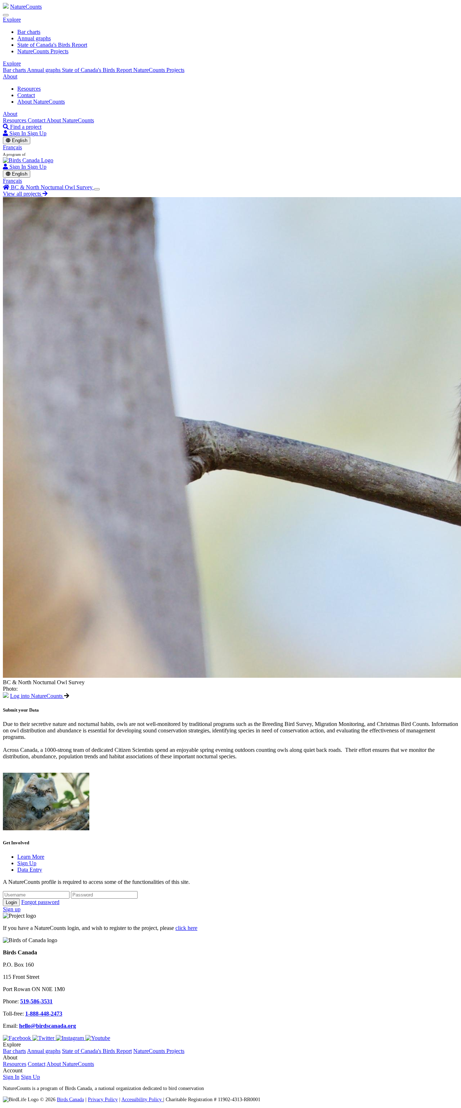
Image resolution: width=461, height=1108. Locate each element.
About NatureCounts (41, 102)
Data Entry (29, 870)
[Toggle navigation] (6, 15)
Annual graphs (34, 38)
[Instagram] (70, 1038)
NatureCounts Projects (42, 51)
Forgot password (40, 902)
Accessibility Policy (142, 1099)
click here (186, 928)
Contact (26, 95)
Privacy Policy (103, 1099)
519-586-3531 (36, 1001)
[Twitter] (44, 1038)
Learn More (30, 857)
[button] (12, 20)
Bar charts (28, 32)
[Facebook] (17, 1038)
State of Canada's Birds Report (52, 45)
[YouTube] (97, 1038)
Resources (29, 89)
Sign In (11, 1077)
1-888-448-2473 (43, 1014)
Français (12, 147)
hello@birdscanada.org (47, 1026)
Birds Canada (70, 1099)
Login (11, 902)
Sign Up (36, 133)
